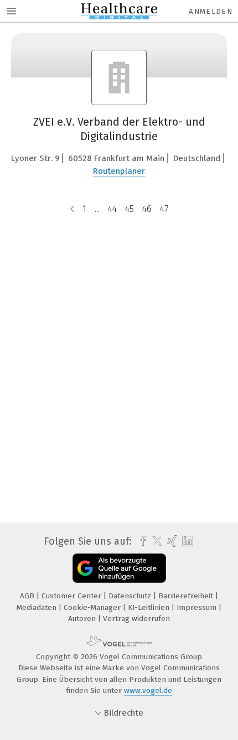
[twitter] (154, 541)
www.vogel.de (148, 690)
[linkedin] (186, 541)
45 (129, 209)
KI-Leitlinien (150, 607)
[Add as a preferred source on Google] (119, 568)
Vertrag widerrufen (136, 618)
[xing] (170, 541)
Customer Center (73, 596)
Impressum (198, 607)
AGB (28, 596)
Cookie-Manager (93, 607)
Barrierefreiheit (186, 596)
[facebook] (140, 541)
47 (164, 209)
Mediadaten (38, 607)
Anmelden (210, 11)
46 (147, 209)
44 (112, 209)
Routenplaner (119, 171)
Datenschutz (130, 596)
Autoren (83, 618)
